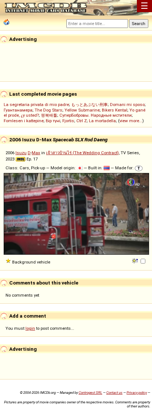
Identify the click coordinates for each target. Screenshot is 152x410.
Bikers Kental (114, 110)
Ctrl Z (81, 120)
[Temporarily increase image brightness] (135, 260)
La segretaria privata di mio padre (36, 104)
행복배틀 (49, 115)
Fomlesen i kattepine (24, 120)
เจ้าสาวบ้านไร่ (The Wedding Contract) (82, 152)
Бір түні (53, 120)
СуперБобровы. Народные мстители (95, 115)
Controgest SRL (90, 392)
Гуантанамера (18, 110)
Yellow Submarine (82, 110)
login (30, 328)
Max (36, 152)
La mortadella (102, 120)
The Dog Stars (48, 110)
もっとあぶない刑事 (89, 104)
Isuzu (21, 152)
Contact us (114, 392)
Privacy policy (137, 392)
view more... (131, 120)
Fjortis (68, 120)
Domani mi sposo (127, 104)
